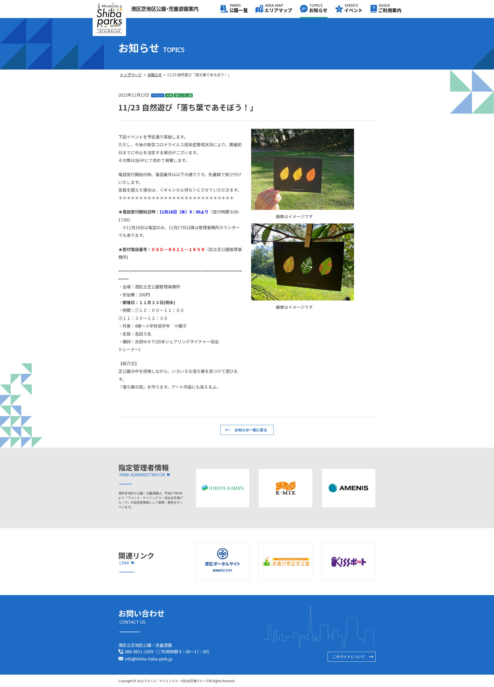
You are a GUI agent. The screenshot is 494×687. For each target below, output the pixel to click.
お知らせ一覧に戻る (251, 429)
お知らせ (318, 8)
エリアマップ (278, 8)
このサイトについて (349, 656)
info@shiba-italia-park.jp (148, 659)
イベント (353, 8)
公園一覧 (238, 8)
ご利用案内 (389, 8)
